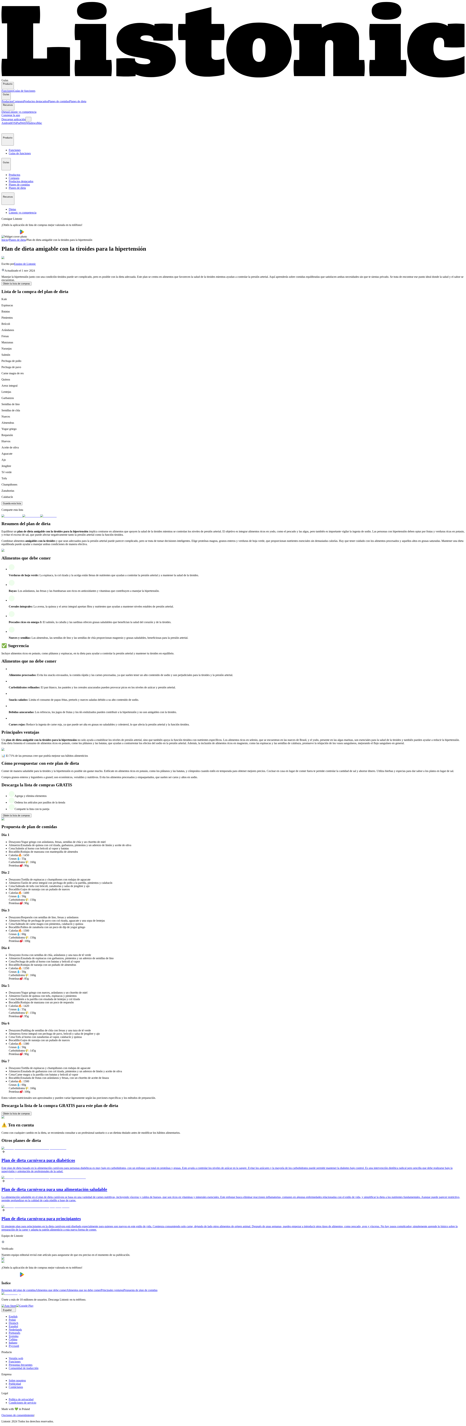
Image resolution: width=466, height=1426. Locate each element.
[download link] (8, 1305)
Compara (18, 101)
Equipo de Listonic (25, 263)
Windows (31, 123)
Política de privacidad (21, 1399)
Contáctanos (16, 1387)
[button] (5, 129)
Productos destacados (35, 101)
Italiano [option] (13, 1342)
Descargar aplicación (13, 119)
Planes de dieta (77, 101)
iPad (18, 123)
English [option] (13, 1316)
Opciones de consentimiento (17, 1415)
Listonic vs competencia (22, 111)
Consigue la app (10, 115)
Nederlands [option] (15, 1329)
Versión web (16, 1358)
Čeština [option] (13, 1339)
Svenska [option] (13, 1336)
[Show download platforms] (28, 119)
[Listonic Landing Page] (233, 77)
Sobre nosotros (17, 1380)
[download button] (10, 233)
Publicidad (15, 1383)
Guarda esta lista (12, 503)
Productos (7, 101)
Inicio (4, 239)
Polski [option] (12, 1319)
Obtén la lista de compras (16, 283)
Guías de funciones (24, 90)
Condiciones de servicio (22, 1402)
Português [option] (14, 1332)
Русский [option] (14, 1345)
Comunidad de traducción (23, 1368)
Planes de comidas (58, 101)
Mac (39, 123)
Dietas (5, 111)
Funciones (7, 90)
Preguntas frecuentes (20, 1364)
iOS (13, 123)
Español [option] (13, 1326)
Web (23, 123)
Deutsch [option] (13, 1323)
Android (6, 123)
